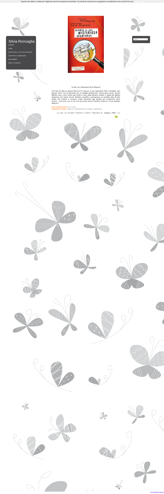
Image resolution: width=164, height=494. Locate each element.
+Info (137, 1)
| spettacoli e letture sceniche (20, 52)
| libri (10, 48)
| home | (11, 45)
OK (143, 1)
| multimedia (12, 59)
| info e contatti (14, 63)
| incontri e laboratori (17, 56)
